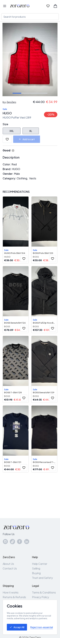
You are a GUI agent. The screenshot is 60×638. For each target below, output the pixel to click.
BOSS (36, 257)
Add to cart (28, 139)
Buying (36, 573)
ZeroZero (11, 102)
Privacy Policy (40, 597)
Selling (36, 568)
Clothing (22, 178)
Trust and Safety (42, 577)
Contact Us (10, 568)
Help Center (39, 563)
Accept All (19, 627)
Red (14, 164)
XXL (12, 130)
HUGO (7, 113)
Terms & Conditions (44, 592)
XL (30, 130)
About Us (8, 563)
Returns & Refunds (14, 597)
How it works (10, 592)
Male (17, 173)
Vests (32, 178)
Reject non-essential (41, 627)
